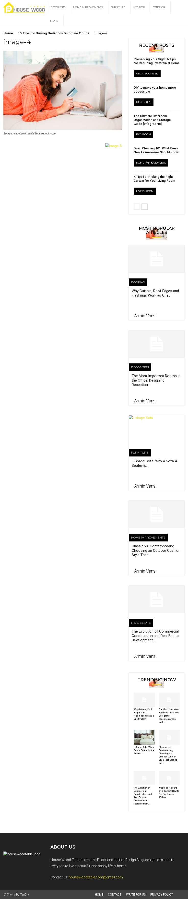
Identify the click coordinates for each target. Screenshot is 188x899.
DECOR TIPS (57, 7)
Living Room (144, 191)
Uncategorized (147, 73)
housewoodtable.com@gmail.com (96, 877)
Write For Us (136, 894)
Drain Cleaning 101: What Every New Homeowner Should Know (156, 150)
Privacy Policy (161, 894)
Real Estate (141, 622)
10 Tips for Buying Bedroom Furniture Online (53, 33)
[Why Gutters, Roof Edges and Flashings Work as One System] (157, 259)
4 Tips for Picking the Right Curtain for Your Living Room (154, 178)
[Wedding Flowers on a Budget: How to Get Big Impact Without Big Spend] (169, 778)
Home (8, 33)
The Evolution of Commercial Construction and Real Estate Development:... (155, 635)
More (54, 20)
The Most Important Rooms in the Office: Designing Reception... (156, 380)
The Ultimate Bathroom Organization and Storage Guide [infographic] (152, 120)
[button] (179, 7)
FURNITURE (118, 7)
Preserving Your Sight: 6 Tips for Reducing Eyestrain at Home (157, 61)
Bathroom (143, 134)
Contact (114, 894)
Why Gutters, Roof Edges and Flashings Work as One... (155, 293)
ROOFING (138, 282)
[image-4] (62, 129)
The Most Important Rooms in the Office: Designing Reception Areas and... (169, 715)
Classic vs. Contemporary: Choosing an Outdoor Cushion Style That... (156, 550)
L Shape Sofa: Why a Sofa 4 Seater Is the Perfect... (144, 750)
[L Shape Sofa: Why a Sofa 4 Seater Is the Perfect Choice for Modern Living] (157, 429)
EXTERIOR (159, 7)
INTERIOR (139, 7)
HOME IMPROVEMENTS (88, 7)
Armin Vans (144, 315)
